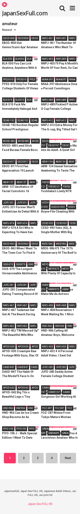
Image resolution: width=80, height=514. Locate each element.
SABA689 (53, 433)
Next (68, 458)
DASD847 (22, 367)
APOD (35, 346)
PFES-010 (8, 79)
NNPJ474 (22, 223)
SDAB (34, 120)
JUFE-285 (47, 367)
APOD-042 (9, 387)
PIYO (31, 428)
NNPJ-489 (47, 99)
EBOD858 (23, 38)
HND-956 (8, 408)
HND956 (20, 408)
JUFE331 (22, 202)
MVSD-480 (9, 141)
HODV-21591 (45, 204)
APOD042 (23, 387)
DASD (34, 367)
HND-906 (47, 326)
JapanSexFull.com (25, 12)
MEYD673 (53, 268)
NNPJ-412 (47, 120)
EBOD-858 (9, 38)
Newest (7, 30)
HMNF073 (53, 289)
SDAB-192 (8, 120)
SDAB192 (22, 120)
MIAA (72, 79)
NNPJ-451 (47, 38)
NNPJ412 (61, 120)
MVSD (35, 141)
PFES (32, 79)
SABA (65, 433)
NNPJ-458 (47, 305)
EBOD (35, 38)
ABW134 (60, 161)
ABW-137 (8, 182)
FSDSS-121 (45, 184)
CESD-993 (47, 223)
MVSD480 (23, 141)
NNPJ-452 (8, 326)
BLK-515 (7, 99)
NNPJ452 (22, 326)
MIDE (72, 243)
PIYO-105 (8, 428)
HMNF (65, 289)
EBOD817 (23, 161)
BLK (29, 58)
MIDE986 (61, 243)
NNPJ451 (61, 38)
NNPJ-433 (47, 346)
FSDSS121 (54, 186)
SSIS (30, 264)
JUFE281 (22, 285)
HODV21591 (58, 207)
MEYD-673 (45, 266)
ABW (71, 161)
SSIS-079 (8, 264)
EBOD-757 (45, 143)
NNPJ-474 (8, 223)
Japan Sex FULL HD (40, 504)
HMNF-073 (45, 287)
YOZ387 (59, 408)
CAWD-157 (45, 390)
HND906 (59, 326)
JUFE (33, 202)
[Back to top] (72, 505)
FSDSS (66, 186)
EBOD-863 (9, 243)
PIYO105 (21, 428)
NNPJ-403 (47, 58)
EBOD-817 (9, 161)
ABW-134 (47, 161)
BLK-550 (7, 58)
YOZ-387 (47, 408)
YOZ (69, 408)
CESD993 (61, 223)
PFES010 (21, 79)
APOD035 (23, 346)
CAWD (66, 392)
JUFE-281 (8, 285)
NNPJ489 (61, 99)
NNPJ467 (22, 305)
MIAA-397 (47, 79)
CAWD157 (54, 392)
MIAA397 (61, 79)
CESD (73, 223)
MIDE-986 (47, 243)
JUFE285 (61, 367)
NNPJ (72, 38)
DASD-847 (8, 367)
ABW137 (21, 182)
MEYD (65, 268)
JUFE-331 (8, 202)
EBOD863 (23, 243)
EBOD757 (53, 145)
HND (69, 326)
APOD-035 (9, 346)
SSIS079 (20, 264)
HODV (71, 207)
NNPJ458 (61, 305)
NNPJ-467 (8, 305)
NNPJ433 (61, 346)
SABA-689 (45, 431)
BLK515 (19, 99)
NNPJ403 (61, 58)
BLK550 (19, 58)
